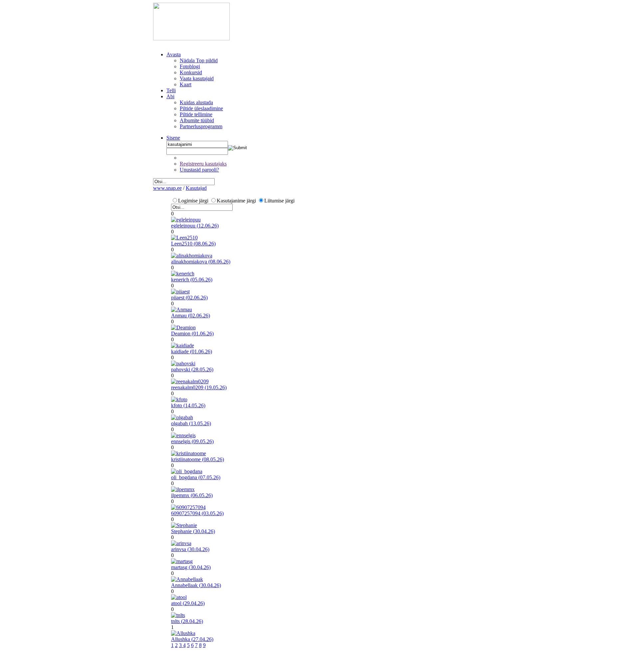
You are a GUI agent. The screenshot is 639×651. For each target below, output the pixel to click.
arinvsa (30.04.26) (190, 549)
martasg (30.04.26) (191, 567)
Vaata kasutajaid (197, 78)
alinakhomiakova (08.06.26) (200, 261)
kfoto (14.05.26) (188, 405)
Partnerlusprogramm (201, 126)
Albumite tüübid (197, 120)
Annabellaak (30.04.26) (196, 585)
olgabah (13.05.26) (191, 423)
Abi (170, 96)
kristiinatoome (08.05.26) (197, 459)
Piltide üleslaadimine (201, 108)
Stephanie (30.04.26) (193, 531)
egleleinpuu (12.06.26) (195, 225)
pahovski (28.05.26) (192, 369)
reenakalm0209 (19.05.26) (199, 387)
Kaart (185, 84)
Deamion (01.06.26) (192, 333)
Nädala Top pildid (199, 60)
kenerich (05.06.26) (191, 279)
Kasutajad (196, 188)
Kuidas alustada (196, 102)
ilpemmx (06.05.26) (192, 495)
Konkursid (191, 72)
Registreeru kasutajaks (203, 163)
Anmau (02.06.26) (190, 315)
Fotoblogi (190, 66)
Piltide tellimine (196, 114)
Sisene (173, 138)
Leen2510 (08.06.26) (193, 243)
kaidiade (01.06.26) (191, 351)
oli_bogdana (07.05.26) (195, 477)
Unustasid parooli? (199, 169)
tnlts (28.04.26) (187, 621)
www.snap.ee (167, 188)
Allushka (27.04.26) (192, 639)
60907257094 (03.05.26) (197, 513)
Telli (171, 90)
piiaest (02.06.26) (189, 297)
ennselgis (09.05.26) (192, 441)
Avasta (173, 54)
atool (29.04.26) (188, 603)
